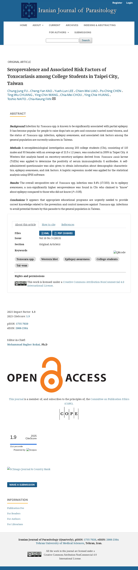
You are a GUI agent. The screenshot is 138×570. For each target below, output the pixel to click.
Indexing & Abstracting (100, 25)
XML (46, 233)
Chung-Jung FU (17, 91)
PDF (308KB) (65, 233)
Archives (72, 25)
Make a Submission (22, 484)
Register (117, 2)
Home (23, 25)
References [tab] (67, 224)
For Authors (58, 32)
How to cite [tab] (48, 224)
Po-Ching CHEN (110, 91)
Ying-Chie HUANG (96, 95)
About (37, 25)
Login (129, 2)
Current (54, 25)
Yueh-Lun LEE (63, 91)
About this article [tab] (25, 224)
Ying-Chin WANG (46, 95)
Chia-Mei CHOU (71, 95)
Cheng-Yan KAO (41, 91)
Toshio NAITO (16, 99)
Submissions (82, 32)
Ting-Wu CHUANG (19, 95)
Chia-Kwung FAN (39, 99)
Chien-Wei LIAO (87, 91)
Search (86, 40)
